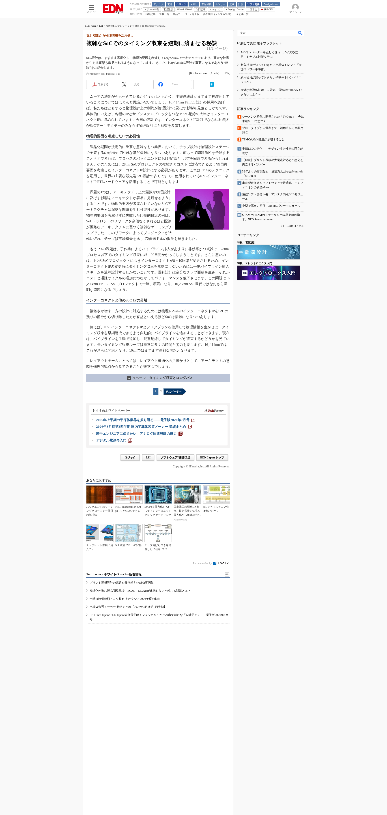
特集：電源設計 (246, 242)
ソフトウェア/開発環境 (175, 457)
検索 (300, 33)
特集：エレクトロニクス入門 (254, 263)
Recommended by (203, 563)
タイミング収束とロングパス (160, 378)
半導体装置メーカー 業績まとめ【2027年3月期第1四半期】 (128, 607)
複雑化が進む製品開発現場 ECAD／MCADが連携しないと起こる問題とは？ (140, 590)
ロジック (130, 457)
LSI (101, 25)
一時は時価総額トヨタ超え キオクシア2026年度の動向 (125, 598)
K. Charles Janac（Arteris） (205, 73)
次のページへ (174, 391)
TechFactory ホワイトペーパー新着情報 (114, 574)
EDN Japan (91, 25)
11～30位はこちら (293, 226)
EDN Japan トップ (212, 457)
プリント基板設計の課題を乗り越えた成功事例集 (122, 582)
